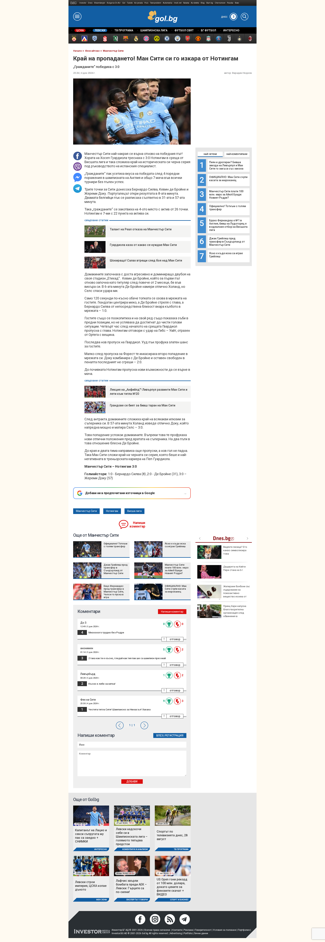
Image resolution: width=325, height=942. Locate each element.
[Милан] (249, 39)
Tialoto (130, 3)
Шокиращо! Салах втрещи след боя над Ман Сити (146, 260)
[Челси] (167, 39)
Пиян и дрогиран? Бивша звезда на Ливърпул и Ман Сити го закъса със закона (226, 165)
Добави (131, 781)
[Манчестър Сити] (177, 39)
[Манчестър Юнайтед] (198, 39)
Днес (228, 17)
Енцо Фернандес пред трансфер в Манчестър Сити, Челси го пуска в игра (114, 592)
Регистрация (174, 735)
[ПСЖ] (218, 39)
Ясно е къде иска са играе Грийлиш (175, 545)
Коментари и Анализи (135, 849)
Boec (237, 3)
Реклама (188, 930)
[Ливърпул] (208, 39)
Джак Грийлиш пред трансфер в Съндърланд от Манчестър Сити (227, 241)
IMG (74, 3)
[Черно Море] (94, 39)
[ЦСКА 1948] (104, 39)
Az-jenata (138, 3)
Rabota (186, 3)
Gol (123, 3)
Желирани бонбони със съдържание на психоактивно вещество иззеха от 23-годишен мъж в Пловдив (223, 593)
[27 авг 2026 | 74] (132, 815)
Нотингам (112, 510)
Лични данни (201, 933)
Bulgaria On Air (114, 3)
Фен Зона (101, 899)
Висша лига (134, 510)
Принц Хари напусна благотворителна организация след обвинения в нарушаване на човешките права (221, 613)
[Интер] (239, 39)
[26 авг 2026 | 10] (132, 865)
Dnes (90, 3)
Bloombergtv (99, 3)
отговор (175, 639)
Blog (203, 3)
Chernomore (220, 3)
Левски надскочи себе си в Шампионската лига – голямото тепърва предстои (131, 836)
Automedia (167, 3)
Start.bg (209, 3)
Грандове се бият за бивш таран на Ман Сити (142, 405)
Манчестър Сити (86, 510)
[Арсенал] (187, 39)
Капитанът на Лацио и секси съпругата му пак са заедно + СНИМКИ (91, 835)
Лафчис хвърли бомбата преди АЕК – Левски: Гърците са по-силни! (131, 886)
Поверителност (203, 930)
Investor (82, 3)
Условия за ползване (224, 930)
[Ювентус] (229, 39)
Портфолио (244, 930)
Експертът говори (137, 899)
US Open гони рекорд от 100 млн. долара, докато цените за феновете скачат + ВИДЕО (172, 887)
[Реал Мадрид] (136, 39)
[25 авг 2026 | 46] (91, 865)
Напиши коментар (137, 524)
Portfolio (188, 933)
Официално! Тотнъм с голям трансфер (115, 545)
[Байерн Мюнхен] (146, 39)
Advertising (176, 933)
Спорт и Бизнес (179, 899)
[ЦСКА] (73, 39)
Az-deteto (195, 3)
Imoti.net (177, 3)
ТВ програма (181, 849)
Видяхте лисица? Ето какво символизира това (235, 550)
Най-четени (210, 154)
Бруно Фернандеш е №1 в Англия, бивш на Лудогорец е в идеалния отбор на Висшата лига (228, 225)
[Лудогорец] (115, 39)
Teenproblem (155, 3)
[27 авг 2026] (91, 815)
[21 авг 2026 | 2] (173, 865)
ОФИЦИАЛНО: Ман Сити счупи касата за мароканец (228, 179)
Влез (159, 735)
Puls (146, 3)
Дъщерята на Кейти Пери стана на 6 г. (234, 568)
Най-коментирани (236, 154)
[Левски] (84, 39)
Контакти (177, 930)
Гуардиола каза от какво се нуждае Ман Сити (143, 245)
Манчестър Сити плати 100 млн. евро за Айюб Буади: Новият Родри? (226, 194)
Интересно (100, 849)
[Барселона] (125, 39)
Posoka (230, 3)
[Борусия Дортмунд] (156, 39)
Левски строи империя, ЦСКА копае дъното (90, 885)
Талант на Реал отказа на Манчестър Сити (141, 229)
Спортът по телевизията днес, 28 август (172, 835)
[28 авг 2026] (173, 815)
